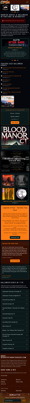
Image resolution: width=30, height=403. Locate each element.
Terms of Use (19, 381)
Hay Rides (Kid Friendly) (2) (10, 322)
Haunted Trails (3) (7, 318)
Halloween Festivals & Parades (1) (11, 291)
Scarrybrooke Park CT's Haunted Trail (11, 75)
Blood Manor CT (6, 80)
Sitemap (3, 381)
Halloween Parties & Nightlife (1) (11, 295)
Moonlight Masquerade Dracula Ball (11, 88)
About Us (18, 379)
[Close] (28, 394)
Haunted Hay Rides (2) (8, 299)
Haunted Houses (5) (8, 304)
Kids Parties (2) (6, 326)
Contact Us (3, 379)
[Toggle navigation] (27, 2)
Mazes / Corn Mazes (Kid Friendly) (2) (13, 330)
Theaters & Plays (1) (8, 348)
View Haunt (15, 122)
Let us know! (4, 375)
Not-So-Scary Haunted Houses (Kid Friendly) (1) (12, 335)
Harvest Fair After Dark (15, 47)
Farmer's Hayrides (6, 84)
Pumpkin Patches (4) (8, 344)
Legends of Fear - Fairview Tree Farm (11, 92)
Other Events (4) (7, 340)
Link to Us (3, 384)
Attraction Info (15, 237)
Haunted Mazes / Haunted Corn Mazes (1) (13, 308)
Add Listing (18, 390)
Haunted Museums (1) (8, 314)
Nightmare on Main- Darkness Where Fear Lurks (14, 67)
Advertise (3, 390)
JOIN (23, 400)
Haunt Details (15, 261)
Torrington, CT (15, 163)
